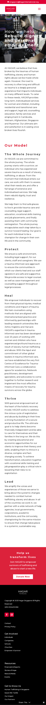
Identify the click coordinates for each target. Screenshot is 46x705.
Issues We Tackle (11, 693)
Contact (8, 623)
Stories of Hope (10, 670)
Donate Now (23, 576)
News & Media (10, 674)
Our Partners (10, 699)
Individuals (9, 637)
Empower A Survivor (13, 650)
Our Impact (9, 696)
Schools (8, 644)
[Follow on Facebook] (7, 615)
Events (7, 677)
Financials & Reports (12, 667)
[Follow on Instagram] (12, 615)
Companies (9, 641)
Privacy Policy (10, 627)
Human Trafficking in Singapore (17, 689)
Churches (8, 647)
